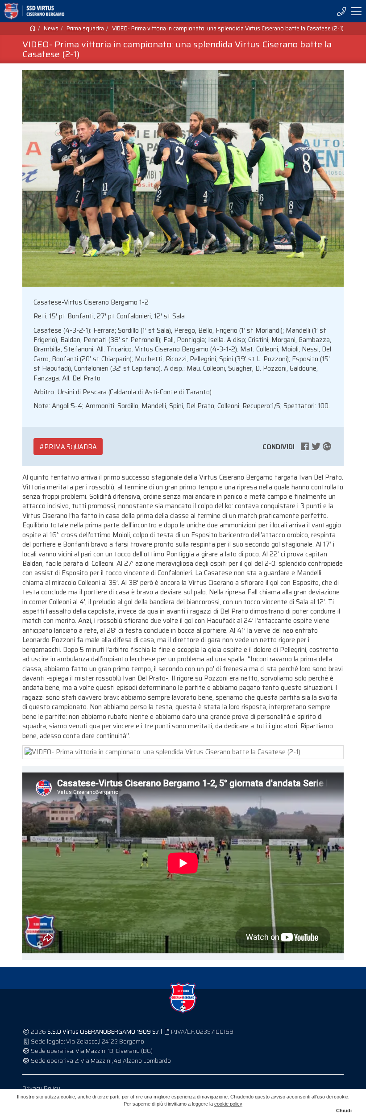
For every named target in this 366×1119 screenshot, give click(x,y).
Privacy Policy (41, 1088)
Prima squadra (85, 28)
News (51, 28)
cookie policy (228, 1103)
